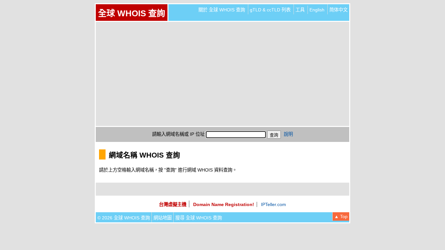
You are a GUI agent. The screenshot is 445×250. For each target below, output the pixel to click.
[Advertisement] (222, 73)
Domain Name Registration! (223, 204)
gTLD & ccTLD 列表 (270, 9)
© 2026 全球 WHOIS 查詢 (123, 217)
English (316, 9)
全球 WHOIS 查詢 (131, 13)
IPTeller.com (273, 204)
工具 (300, 9)
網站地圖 (162, 217)
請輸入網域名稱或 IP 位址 (178, 134)
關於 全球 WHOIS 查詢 (221, 9)
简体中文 (338, 9)
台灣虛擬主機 (172, 204)
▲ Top (341, 216)
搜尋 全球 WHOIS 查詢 (198, 217)
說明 (288, 134)
